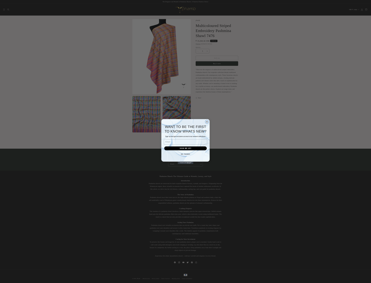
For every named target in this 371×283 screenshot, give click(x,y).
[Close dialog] (207, 122)
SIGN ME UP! (185, 148)
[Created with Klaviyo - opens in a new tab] (185, 163)
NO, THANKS (185, 154)
